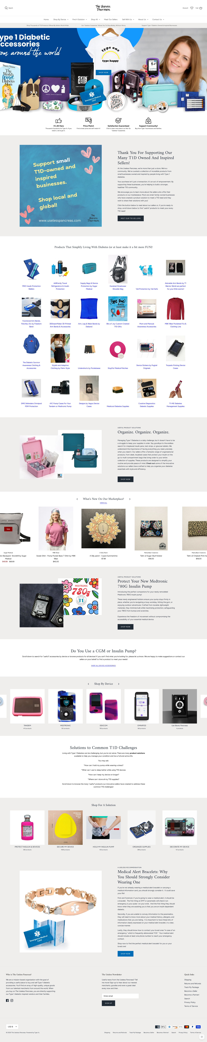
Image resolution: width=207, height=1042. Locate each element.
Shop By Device (59, 19)
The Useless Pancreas (18, 1032)
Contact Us (157, 19)
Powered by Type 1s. (33, 1032)
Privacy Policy (190, 1002)
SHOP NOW (125, 479)
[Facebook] (7, 1000)
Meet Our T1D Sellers (131, 218)
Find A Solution (78, 19)
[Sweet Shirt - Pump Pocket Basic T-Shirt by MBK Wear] (56, 528)
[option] (103, 71)
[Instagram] (11, 1000)
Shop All (94, 19)
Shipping (187, 980)
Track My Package (191, 987)
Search (187, 999)
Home (46, 19)
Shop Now (125, 954)
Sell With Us (127, 19)
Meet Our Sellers (110, 19)
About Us (142, 19)
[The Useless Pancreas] (103, 8)
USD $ (10, 1027)
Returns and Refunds (192, 983)
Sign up (108, 1003)
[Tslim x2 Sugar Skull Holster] (151, 528)
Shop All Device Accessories (103, 665)
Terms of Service (191, 1006)
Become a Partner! (191, 995)
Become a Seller (190, 991)
